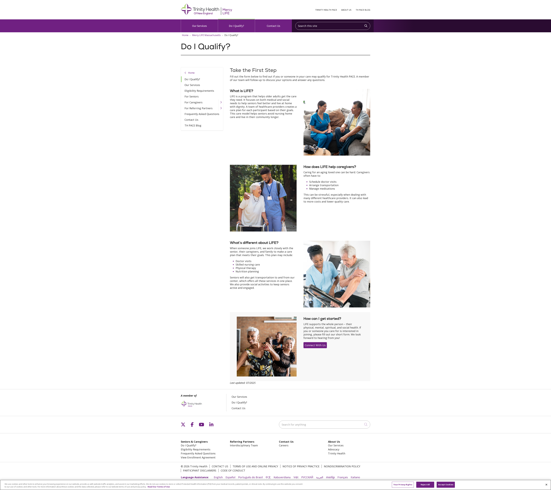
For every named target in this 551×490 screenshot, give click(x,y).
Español (230, 477)
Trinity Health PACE (326, 9)
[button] (220, 102)
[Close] (546, 484)
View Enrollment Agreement (198, 457)
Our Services (199, 26)
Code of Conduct (233, 470)
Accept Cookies (445, 484)
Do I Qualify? (236, 26)
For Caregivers (193, 102)
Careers (283, 445)
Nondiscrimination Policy (342, 466)
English (218, 477)
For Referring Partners (199, 108)
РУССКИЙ (307, 477)
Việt (296, 477)
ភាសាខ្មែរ (330, 477)
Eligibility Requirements (199, 90)
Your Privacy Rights (402, 484)
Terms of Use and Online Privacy (255, 466)
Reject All (425, 484)
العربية (319, 477)
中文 (268, 477)
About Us (346, 9)
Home (191, 72)
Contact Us (273, 26)
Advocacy (333, 449)
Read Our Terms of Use (159, 487)
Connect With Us (315, 345)
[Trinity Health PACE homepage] (206, 14)
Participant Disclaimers (199, 470)
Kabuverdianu (282, 477)
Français (342, 477)
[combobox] (332, 26)
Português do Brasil (250, 477)
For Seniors (192, 96)
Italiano (355, 477)
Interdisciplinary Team (244, 445)
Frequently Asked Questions (202, 114)
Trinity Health (336, 453)
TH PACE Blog (363, 9)
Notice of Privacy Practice (301, 466)
